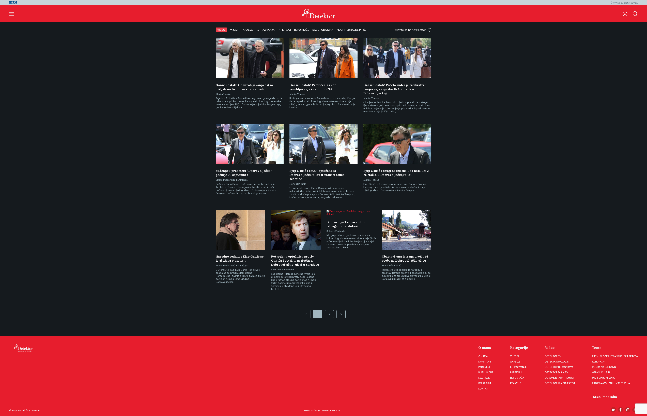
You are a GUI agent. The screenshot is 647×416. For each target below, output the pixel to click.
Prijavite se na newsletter (410, 30)
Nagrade (484, 378)
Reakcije (515, 383)
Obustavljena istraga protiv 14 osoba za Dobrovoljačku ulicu (405, 258)
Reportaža (517, 378)
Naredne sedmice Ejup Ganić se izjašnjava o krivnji (240, 258)
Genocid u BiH (601, 372)
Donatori (484, 361)
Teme (596, 347)
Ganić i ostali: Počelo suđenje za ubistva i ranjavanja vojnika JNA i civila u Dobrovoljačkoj (395, 89)
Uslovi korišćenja (312, 410)
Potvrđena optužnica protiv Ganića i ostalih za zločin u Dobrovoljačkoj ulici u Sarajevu (295, 260)
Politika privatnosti (331, 410)
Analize (248, 29)
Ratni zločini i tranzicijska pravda (615, 356)
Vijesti (234, 29)
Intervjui (284, 29)
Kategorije (519, 347)
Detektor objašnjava (559, 367)
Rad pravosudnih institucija (611, 383)
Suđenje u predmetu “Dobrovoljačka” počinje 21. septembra (244, 173)
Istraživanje (518, 367)
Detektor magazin (557, 361)
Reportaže (301, 29)
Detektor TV (553, 356)
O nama (484, 347)
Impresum (484, 383)
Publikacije (485, 372)
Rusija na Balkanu (604, 367)
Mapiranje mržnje (603, 378)
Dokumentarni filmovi (559, 378)
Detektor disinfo (556, 372)
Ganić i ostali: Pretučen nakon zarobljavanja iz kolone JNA (313, 87)
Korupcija (598, 361)
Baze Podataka (605, 397)
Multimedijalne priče (351, 29)
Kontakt (484, 388)
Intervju (516, 372)
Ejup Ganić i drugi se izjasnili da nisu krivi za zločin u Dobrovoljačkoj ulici (396, 173)
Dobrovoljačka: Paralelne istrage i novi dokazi (346, 224)
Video (221, 29)
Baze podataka (322, 29)
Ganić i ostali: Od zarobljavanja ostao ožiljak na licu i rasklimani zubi (244, 87)
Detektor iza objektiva (560, 383)
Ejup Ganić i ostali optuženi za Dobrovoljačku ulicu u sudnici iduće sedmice (316, 175)
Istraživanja (265, 29)
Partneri (484, 367)
